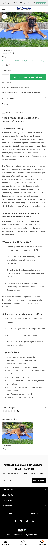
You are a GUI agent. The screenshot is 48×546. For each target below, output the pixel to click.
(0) (13, 53)
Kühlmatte (6, 446)
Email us (34, 513)
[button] (3, 8)
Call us (12, 513)
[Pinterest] (27, 521)
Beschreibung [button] (8, 98)
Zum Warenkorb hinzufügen (28, 77)
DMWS (30, 535)
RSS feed (37, 535)
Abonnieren (39, 481)
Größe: (6, 65)
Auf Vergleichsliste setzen (15, 112)
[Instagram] (21, 521)
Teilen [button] (5, 104)
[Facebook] (15, 521)
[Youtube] (33, 521)
